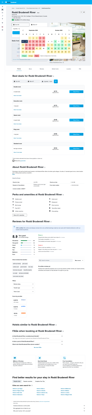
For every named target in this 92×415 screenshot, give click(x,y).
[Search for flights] (2, 6)
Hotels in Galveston (17, 394)
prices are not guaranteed (44, 401)
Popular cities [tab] (17, 381)
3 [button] (36, 38)
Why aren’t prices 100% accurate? (22, 411)
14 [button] (26, 45)
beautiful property (28, 270)
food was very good (17, 270)
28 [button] (26, 52)
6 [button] (55, 41)
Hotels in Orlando (41, 390)
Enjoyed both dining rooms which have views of (51, 237)
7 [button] (26, 41)
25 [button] (40, 48)
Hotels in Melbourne (66, 388)
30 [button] (33, 52)
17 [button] (36, 45)
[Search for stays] (2, 9)
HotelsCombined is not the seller (21, 405)
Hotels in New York (17, 392)
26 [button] (43, 48)
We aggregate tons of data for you (21, 408)
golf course (24, 263)
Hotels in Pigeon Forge (18, 390)
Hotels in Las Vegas (17, 388)
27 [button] (23, 52)
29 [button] (29, 52)
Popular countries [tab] (27, 381)
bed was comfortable (23, 273)
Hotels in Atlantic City (42, 392)
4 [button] (40, 38)
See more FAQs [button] (37, 347)
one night (15, 273)
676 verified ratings (25, 20)
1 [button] (62, 38)
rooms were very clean (18, 276)
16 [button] (33, 45)
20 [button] (23, 48)
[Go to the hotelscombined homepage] (10, 2)
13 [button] (23, 45)
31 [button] (69, 52)
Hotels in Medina (65, 390)
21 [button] (26, 48)
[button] (2, 2)
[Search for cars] (2, 12)
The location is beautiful (46, 239)
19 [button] (43, 45)
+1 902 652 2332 (16, 18)
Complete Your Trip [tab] (40, 381)
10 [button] (36, 41)
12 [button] (43, 41)
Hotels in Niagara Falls (66, 394)
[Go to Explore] (2, 18)
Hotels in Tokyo (40, 394)
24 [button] (36, 48)
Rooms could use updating (46, 247)
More (13, 174)
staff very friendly (17, 263)
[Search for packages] (2, 15)
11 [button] (40, 41)
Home (13, 8)
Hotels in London (65, 392)
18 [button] (40, 45)
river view (30, 266)
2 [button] (33, 38)
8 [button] (62, 41)
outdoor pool (16, 266)
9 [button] (33, 41)
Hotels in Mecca (41, 388)
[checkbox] (19, 301)
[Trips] (2, 22)
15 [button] (29, 45)
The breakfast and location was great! (49, 241)
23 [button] (33, 48)
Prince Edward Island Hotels (32, 8)
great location (23, 266)
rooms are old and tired (46, 251)
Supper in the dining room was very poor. (50, 249)
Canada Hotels (19, 8)
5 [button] (43, 38)
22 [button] (29, 48)
